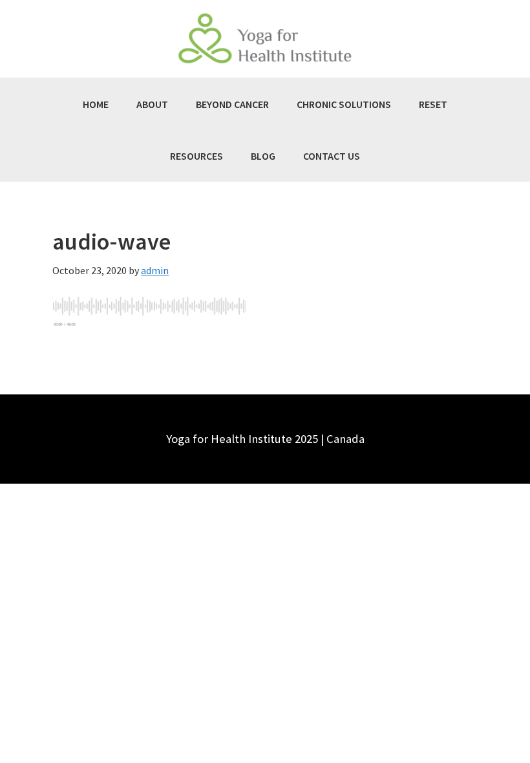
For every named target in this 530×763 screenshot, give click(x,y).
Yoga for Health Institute (265, 39)
